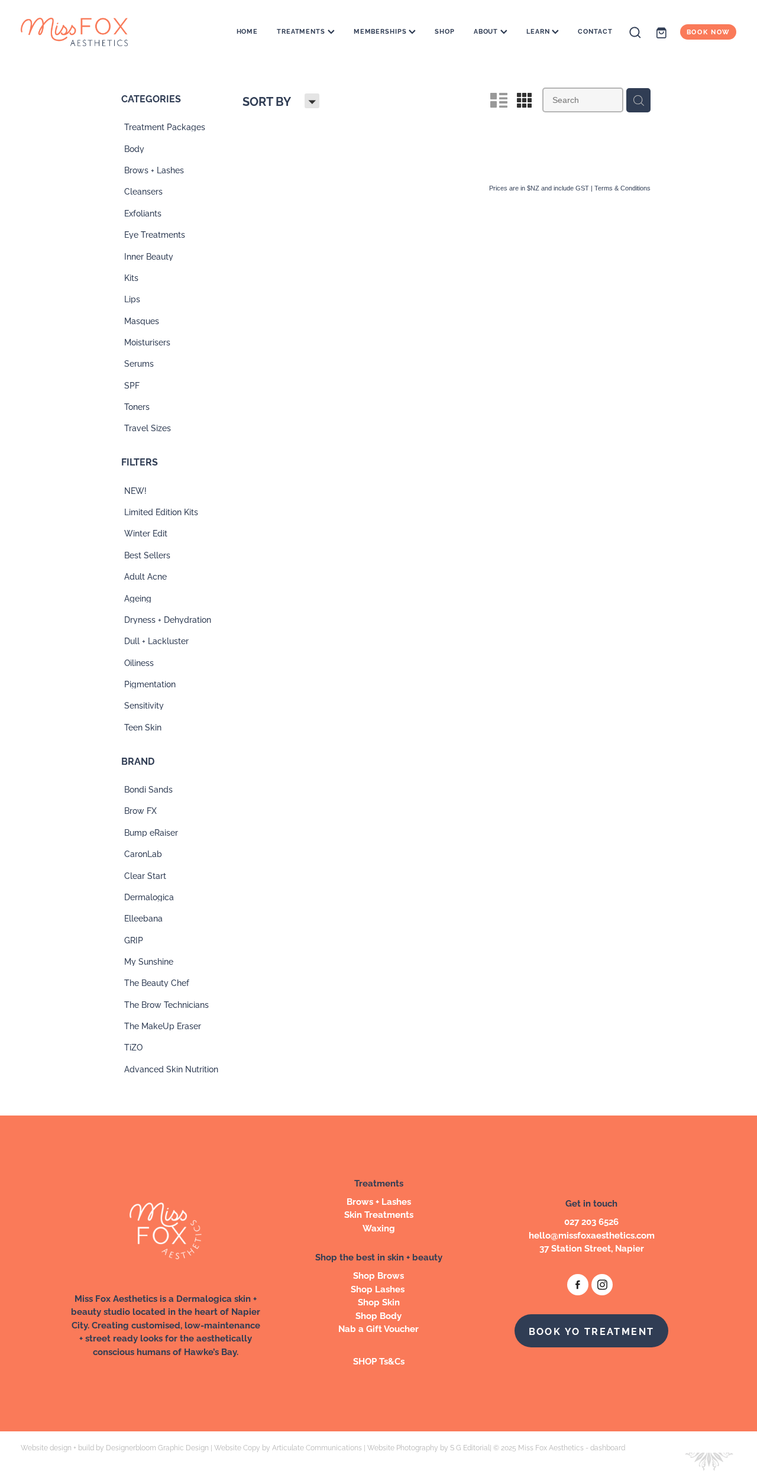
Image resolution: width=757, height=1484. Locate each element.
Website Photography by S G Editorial (428, 1447)
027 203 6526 (591, 1221)
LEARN (539, 31)
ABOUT (487, 31)
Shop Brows (378, 1275)
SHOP (445, 31)
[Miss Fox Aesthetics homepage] (92, 32)
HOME (247, 31)
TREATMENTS (302, 31)
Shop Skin (379, 1301)
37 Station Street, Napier (591, 1247)
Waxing (379, 1227)
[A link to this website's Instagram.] (602, 1284)
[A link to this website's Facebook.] (577, 1284)
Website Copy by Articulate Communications (288, 1447)
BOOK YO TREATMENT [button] (592, 1330)
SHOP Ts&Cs (379, 1360)
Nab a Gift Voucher (378, 1328)
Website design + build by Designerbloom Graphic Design (115, 1447)
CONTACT (595, 31)
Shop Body (378, 1315)
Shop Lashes (379, 1288)
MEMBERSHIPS (381, 31)
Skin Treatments (378, 1214)
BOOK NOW (708, 32)
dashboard (607, 1447)
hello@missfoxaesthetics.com (592, 1234)
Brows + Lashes (379, 1201)
